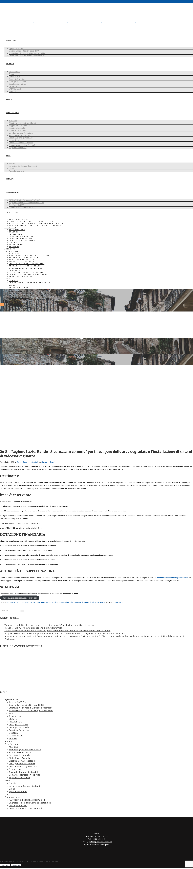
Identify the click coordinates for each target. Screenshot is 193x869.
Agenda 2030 (11, 699)
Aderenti (8, 741)
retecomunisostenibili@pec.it (98, 844)
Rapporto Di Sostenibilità (22, 752)
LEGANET (119, 602)
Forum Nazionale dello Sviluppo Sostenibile (31, 710)
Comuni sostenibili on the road (24, 774)
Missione (13, 746)
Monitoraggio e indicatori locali (25, 749)
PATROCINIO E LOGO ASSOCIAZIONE (27, 799)
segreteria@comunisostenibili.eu (99, 842)
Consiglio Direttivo (18, 724)
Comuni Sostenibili (30, 462)
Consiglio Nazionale (19, 727)
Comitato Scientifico (19, 730)
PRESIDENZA (15, 721)
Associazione (15, 716)
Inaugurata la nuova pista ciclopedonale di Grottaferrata (33, 627)
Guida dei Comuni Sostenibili (23, 772)
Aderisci (13, 738)
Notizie (12, 783)
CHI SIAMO (9, 713)
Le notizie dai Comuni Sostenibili (25, 786)
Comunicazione (12, 797)
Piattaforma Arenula (19, 758)
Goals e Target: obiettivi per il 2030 (26, 704)
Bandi (19, 462)
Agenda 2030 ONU (18, 702)
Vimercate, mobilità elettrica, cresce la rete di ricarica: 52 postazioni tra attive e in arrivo (49, 625)
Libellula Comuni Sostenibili (23, 760)
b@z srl (30, 861)
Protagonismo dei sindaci (22, 763)
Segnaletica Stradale (19, 777)
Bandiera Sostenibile (19, 755)
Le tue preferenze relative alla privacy (46, 861)
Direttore (13, 732)
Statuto (13, 718)
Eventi (12, 788)
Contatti (8, 794)
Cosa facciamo (11, 744)
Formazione (15, 769)
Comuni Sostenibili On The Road (25, 808)
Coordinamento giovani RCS (23, 766)
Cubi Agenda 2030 (18, 805)
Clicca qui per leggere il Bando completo (19, 598)
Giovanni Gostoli (48, 462)
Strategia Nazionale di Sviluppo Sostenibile (30, 707)
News (7, 780)
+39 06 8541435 (98, 839)
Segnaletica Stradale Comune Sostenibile (30, 802)
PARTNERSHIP (16, 735)
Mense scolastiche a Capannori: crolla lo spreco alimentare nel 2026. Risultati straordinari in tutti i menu (57, 630)
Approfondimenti (18, 791)
